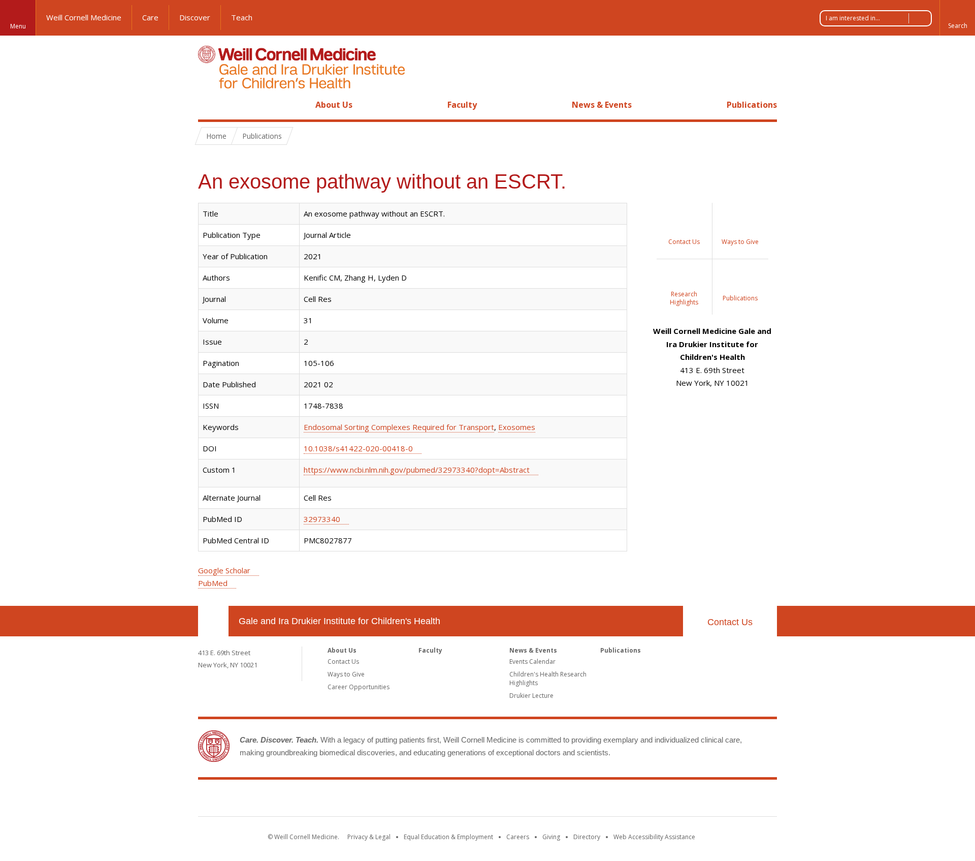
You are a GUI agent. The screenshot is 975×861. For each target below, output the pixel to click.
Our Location (213, 621)
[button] (957, 18)
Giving (551, 837)
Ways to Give (346, 674)
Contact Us (730, 622)
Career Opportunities (358, 687)
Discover (194, 17)
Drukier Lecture (531, 695)
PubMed (213, 583)
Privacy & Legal (369, 837)
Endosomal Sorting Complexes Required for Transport (399, 427)
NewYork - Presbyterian (572, 800)
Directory (586, 837)
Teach (241, 17)
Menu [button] (18, 26)
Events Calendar (532, 661)
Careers (517, 837)
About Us (333, 104)
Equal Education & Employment (448, 837)
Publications (752, 104)
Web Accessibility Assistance (654, 837)
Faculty (462, 104)
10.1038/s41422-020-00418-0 (358, 448)
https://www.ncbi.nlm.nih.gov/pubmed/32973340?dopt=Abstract (417, 470)
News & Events (602, 104)
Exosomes (516, 427)
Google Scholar (224, 570)
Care (150, 17)
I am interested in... (853, 18)
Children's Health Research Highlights (548, 678)
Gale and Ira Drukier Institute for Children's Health (339, 621)
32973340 (322, 519)
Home (209, 105)
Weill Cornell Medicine (83, 17)
